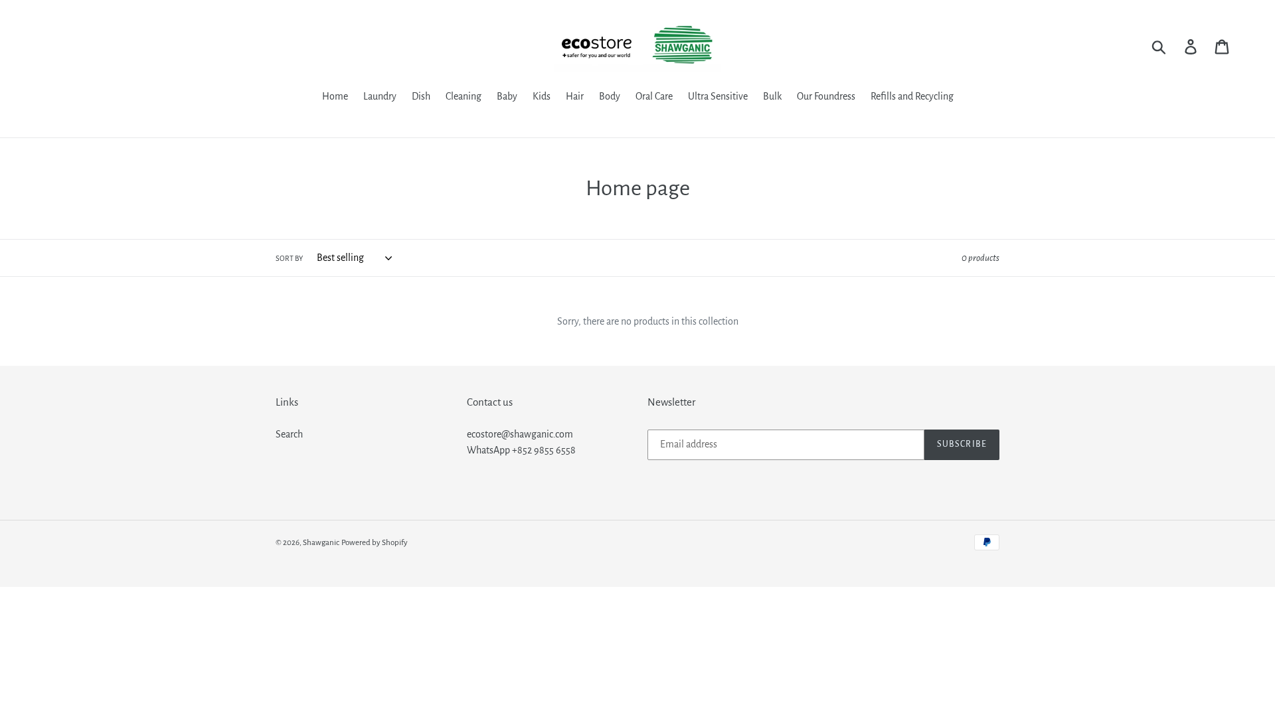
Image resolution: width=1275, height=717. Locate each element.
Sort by (289, 258)
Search (289, 434)
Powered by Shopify (374, 542)
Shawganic (321, 542)
